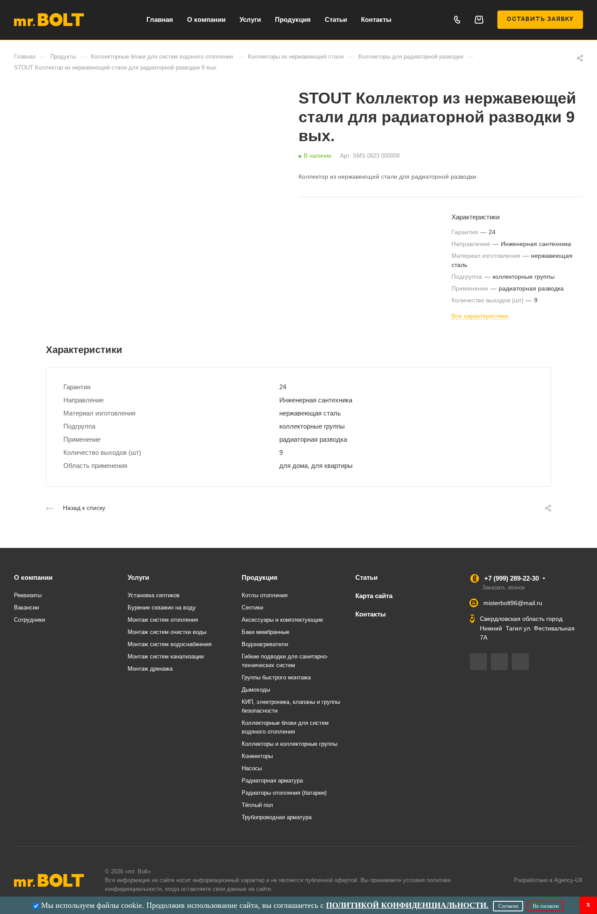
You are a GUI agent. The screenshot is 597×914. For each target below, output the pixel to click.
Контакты (370, 614)
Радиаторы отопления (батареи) (284, 792)
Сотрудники (29, 619)
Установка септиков (154, 595)
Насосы (252, 768)
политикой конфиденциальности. (407, 905)
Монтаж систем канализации (166, 656)
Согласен (508, 906)
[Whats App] (520, 661)
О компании (33, 577)
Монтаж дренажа (150, 668)
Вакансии (26, 607)
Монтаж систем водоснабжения (170, 644)
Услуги (138, 577)
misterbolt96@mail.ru (512, 602)
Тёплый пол (257, 805)
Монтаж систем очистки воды (167, 632)
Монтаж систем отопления (163, 619)
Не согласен (546, 906)
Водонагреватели (265, 644)
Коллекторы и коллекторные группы (289, 744)
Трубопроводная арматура (277, 817)
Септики (252, 607)
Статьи (366, 577)
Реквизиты (28, 595)
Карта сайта (373, 595)
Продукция (260, 577)
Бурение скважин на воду (162, 607)
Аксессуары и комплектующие (282, 619)
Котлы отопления (265, 595)
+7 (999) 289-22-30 (511, 578)
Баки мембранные (265, 632)
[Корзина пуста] (478, 19)
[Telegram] (478, 661)
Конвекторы (257, 756)
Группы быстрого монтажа (276, 677)
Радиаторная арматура (272, 780)
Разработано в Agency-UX (548, 880)
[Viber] (499, 661)
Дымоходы (256, 689)
